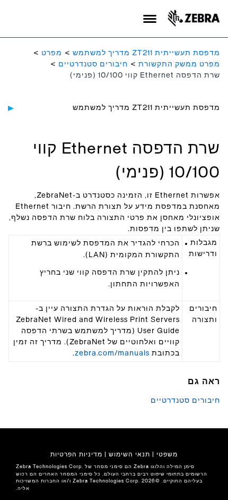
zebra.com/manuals (112, 353)
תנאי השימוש (129, 454)
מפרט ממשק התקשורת (179, 64)
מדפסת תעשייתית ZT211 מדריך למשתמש (146, 53)
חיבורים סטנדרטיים (93, 64)
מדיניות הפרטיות (76, 454)
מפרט (51, 53)
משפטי (167, 454)
